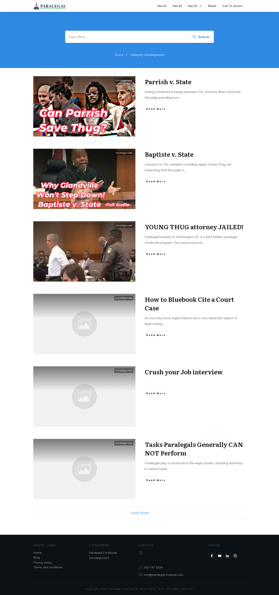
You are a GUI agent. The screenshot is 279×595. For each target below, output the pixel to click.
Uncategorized (123, 80)
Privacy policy (42, 562)
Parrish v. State (168, 81)
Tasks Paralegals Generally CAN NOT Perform (194, 448)
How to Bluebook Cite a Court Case (189, 303)
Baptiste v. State (169, 154)
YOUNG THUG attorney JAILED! (194, 226)
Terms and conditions (48, 567)
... (181, 97)
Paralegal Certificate (103, 553)
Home (37, 553)
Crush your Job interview (184, 371)
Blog (36, 557)
